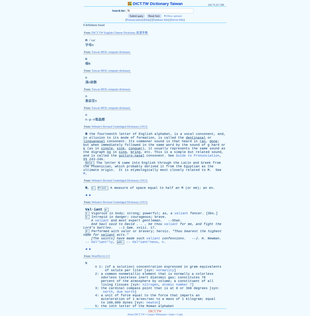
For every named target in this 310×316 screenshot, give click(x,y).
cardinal (117, 288)
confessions (173, 238)
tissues (122, 284)
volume (164, 281)
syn (149, 270)
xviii (141, 227)
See (171, 155)
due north (126, 292)
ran (203, 141)
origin (107, 170)
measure (121, 188)
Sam (130, 227)
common (111, 274)
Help (147, 19)
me (190, 224)
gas (171, 277)
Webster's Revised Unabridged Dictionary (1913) (119, 126)
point (147, 288)
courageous (141, 217)
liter (137, 270)
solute (117, 270)
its (116, 138)
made (131, 238)
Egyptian (192, 166)
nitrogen (150, 284)
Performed (100, 231)
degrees (201, 288)
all (210, 281)
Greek (206, 163)
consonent (205, 134)
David (130, 224)
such (140, 238)
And (94, 224)
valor (126, 231)
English (145, 134)
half (169, 188)
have (121, 238)
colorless (204, 274)
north (108, 292)
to (109, 138)
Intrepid (99, 217)
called (170, 138)
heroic (162, 231)
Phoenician (101, 166)
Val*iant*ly (102, 242)
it (150, 148)
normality (165, 270)
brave (160, 217)
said (113, 224)
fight (208, 224)
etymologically (144, 170)
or (210, 138)
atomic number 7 (177, 284)
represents (180, 148)
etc (147, 152)
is (176, 134)
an (177, 188)
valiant (181, 213)
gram (194, 267)
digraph (98, 152)
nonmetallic (129, 274)
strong (133, 213)
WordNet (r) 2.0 (100, 256)
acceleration (113, 299)
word (170, 145)
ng (109, 152)
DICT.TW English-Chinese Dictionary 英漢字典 (119, 32)
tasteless (128, 277)
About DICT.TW (136, 314)
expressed (173, 267)
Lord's (89, 227)
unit (109, 295)
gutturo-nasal (131, 155)
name (87, 235)
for (183, 224)
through (164, 163)
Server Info (177, 19)
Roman (151, 306)
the (92, 134)
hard (215, 145)
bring (135, 152)
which (120, 166)
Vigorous (99, 213)
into (136, 163)
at (172, 288)
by (178, 145)
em (195, 188)
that (176, 141)
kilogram (194, 299)
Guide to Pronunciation (197, 155)
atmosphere (140, 281)
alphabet (162, 134)
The (99, 163)
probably (134, 166)
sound (159, 141)
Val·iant (93, 209)
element (149, 274)
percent (108, 281)
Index (172, 314)
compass (133, 288)
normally (182, 274)
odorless (109, 277)
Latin (186, 163)
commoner (144, 141)
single (107, 148)
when (95, 145)
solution (125, 267)
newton (152, 302)
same (160, 145)
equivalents (210, 267)
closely (177, 170)
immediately (112, 145)
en (211, 188)
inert (143, 277)
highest (215, 231)
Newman (213, 238)
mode (125, 138)
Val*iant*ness (145, 242)
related (203, 152)
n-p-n (90, 119)
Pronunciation (134, 19)
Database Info (160, 19)
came (126, 163)
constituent (189, 281)
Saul (103, 224)
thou (158, 224)
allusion (97, 138)
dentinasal (196, 138)
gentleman (151, 220)
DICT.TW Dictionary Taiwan (158, 3)
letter (125, 134)
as (91, 148)
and (221, 134)
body (119, 213)
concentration (149, 267)
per (128, 270)
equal (153, 188)
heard (187, 141)
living (107, 284)
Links (180, 314)
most (164, 170)
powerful (151, 213)
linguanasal (94, 141)
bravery (146, 231)
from (217, 163)
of (135, 134)
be (150, 224)
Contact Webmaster (157, 314)
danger (121, 217)
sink (121, 148)
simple (180, 152)
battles (104, 227)
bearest (191, 231)
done (213, 141)
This (158, 152)
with (115, 231)
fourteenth (107, 134)
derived (151, 166)
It (121, 170)
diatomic (158, 277)
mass (170, 299)
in (85, 138)
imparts (187, 295)
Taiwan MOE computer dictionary (110, 52)
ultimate (91, 170)
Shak (176, 220)
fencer (196, 213)
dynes (128, 302)
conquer (135, 148)
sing (123, 152)
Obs (211, 213)
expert (134, 220)
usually (161, 148)
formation (145, 138)
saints (107, 238)
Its (132, 141)
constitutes (189, 277)
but (86, 145)
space (141, 188)
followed (132, 145)
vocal (189, 134)
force (126, 295)
